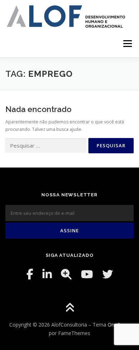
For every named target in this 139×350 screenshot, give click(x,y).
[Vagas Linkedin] (66, 274)
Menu (127, 44)
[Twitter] (107, 274)
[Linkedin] (47, 274)
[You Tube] (87, 274)
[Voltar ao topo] (69, 308)
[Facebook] (29, 274)
